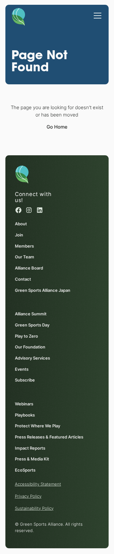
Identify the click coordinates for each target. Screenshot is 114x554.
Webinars (24, 403)
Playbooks (25, 414)
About (21, 223)
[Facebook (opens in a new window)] (18, 210)
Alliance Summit (31, 313)
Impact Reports (30, 448)
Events (21, 369)
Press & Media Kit (32, 458)
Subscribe (25, 379)
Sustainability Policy (34, 508)
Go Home (57, 127)
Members (24, 246)
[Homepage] (18, 15)
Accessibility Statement (38, 484)
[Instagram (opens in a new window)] (29, 210)
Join (19, 234)
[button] (96, 12)
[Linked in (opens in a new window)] (39, 210)
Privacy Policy (28, 496)
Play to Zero (26, 336)
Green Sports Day (32, 324)
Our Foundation (30, 346)
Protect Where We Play (37, 425)
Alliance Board (29, 267)
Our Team (24, 256)
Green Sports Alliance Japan (42, 290)
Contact (23, 279)
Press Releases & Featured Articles (49, 436)
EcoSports (25, 470)
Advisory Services (32, 358)
